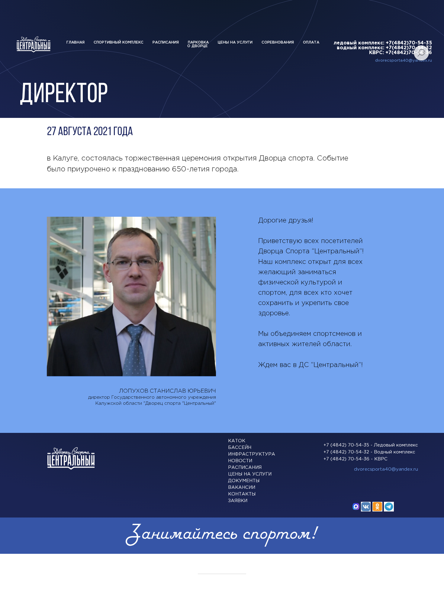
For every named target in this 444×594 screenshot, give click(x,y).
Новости (240, 461)
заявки (237, 501)
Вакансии (241, 487)
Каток (236, 441)
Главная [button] (75, 42)
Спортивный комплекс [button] (118, 42)
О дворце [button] (197, 46)
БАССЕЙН (239, 448)
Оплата (311, 42)
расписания (245, 467)
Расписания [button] (166, 42)
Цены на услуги (235, 42)
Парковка (198, 42)
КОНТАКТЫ (242, 494)
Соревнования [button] (278, 42)
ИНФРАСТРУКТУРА (251, 454)
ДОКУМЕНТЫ (243, 481)
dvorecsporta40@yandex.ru (386, 469)
